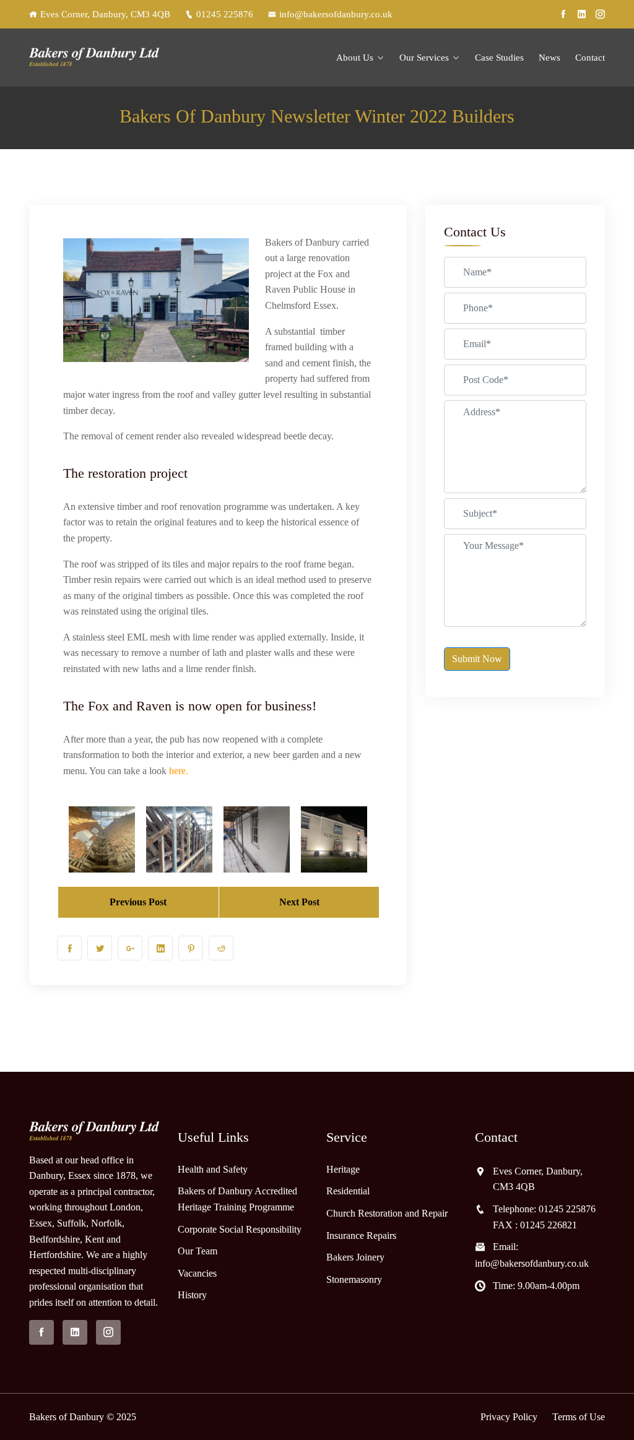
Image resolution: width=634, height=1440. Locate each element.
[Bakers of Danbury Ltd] (94, 57)
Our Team (197, 1251)
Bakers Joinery (355, 1257)
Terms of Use (578, 1417)
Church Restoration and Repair (387, 1213)
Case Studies (499, 58)
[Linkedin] (581, 14)
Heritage (343, 1169)
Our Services (424, 58)
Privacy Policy (508, 1417)
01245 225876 (224, 14)
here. (178, 770)
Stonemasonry (354, 1279)
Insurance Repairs (361, 1235)
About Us (354, 58)
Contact (590, 58)
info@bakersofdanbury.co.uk (336, 14)
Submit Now (477, 658)
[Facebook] (563, 14)
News (549, 58)
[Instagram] (600, 14)
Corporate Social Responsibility (240, 1229)
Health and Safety (213, 1169)
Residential (348, 1191)
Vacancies (197, 1273)
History (192, 1295)
